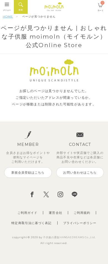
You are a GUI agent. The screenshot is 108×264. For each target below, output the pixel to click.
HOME (8, 16)
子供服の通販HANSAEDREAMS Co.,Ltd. (69, 237)
